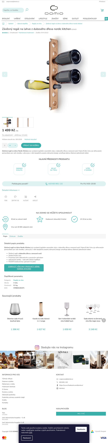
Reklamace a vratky (8, 384)
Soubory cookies (7, 392)
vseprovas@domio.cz (66, 379)
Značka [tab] (20, 236)
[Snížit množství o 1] (15, 145)
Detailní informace (10, 190)
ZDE (30, 432)
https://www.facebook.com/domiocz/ (71, 385)
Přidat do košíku (31, 145)
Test (3, 413)
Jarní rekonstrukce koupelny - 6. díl (13, 418)
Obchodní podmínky (8, 395)
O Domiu (5, 389)
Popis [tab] (5, 236)
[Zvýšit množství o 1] (10, 145)
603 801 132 (63, 382)
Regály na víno (18, 280)
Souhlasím (81, 429)
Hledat (27, 10)
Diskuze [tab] (12, 236)
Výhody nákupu (7, 379)
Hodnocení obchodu (8, 387)
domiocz (62, 388)
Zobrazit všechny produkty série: (24, 267)
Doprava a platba (7, 381)
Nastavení (27, 438)
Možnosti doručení (30, 139)
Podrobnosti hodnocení (26, 33)
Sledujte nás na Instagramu (57, 347)
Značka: (42, 33)
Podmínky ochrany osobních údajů (13, 397)
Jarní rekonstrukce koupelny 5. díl (13, 422)
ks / (81, 414)
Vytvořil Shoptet (100, 431)
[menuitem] (6, 18)
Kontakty (5, 403)
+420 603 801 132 (55, 184)
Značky (4, 400)
